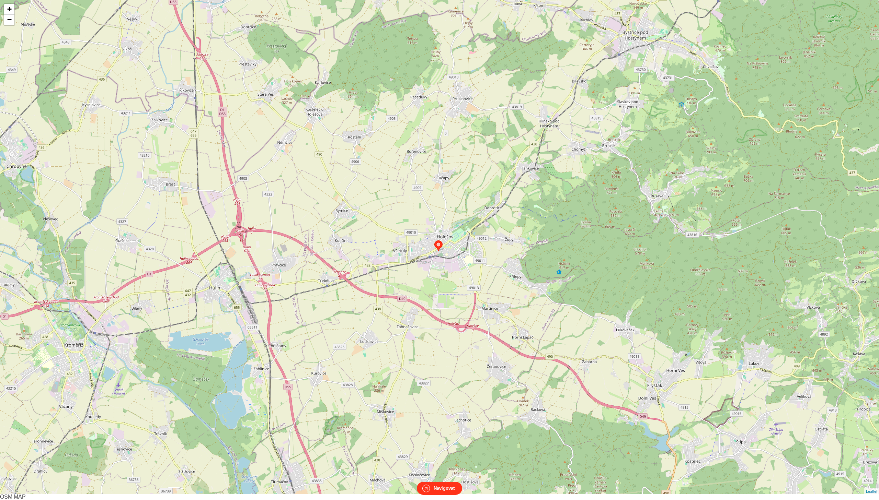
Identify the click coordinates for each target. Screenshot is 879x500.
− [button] (9, 19)
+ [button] (9, 9)
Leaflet (871, 491)
